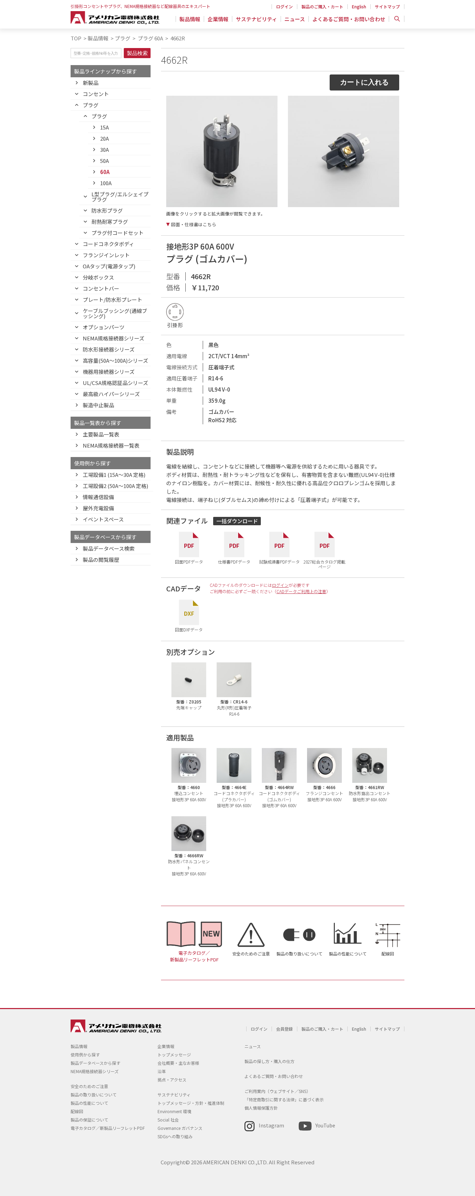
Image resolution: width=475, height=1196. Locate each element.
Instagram (271, 1125)
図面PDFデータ (189, 561)
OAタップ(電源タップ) (109, 266)
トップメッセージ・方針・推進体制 (191, 1103)
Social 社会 (168, 1120)
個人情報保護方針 (261, 1108)
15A (104, 127)
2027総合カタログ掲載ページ (324, 564)
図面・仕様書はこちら (193, 224)
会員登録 (284, 1029)
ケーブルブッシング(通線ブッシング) (115, 313)
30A (104, 149)
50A (104, 160)
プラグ (122, 38)
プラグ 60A (150, 38)
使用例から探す (85, 1054)
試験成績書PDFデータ (279, 561)
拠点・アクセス (172, 1080)
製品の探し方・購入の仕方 (269, 1061)
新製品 (90, 82)
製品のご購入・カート (322, 6)
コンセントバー (101, 288)
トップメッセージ (174, 1054)
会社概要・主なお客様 (178, 1063)
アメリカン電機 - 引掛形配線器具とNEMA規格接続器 (115, 17)
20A (104, 138)
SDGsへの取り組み (175, 1136)
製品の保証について (89, 1120)
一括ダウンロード (237, 521)
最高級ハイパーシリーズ (111, 394)
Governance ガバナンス (180, 1128)
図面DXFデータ (189, 629)
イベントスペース (103, 519)
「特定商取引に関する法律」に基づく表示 (284, 1099)
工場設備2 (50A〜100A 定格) (115, 485)
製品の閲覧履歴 (101, 559)
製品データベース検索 (109, 548)
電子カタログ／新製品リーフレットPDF (194, 956)
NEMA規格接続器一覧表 (111, 445)
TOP (76, 38)
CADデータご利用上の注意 (301, 591)
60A (105, 171)
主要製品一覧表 (101, 434)
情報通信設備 (98, 497)
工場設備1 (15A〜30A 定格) (114, 474)
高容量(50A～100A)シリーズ (115, 360)
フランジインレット (106, 255)
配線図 (387, 954)
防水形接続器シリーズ (109, 349)
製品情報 (189, 19)
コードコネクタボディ (108, 243)
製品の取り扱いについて (299, 954)
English (359, 6)
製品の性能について (348, 954)
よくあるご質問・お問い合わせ (348, 19)
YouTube (325, 1125)
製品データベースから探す (95, 1063)
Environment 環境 (174, 1111)
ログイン (284, 6)
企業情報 (218, 19)
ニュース (294, 19)
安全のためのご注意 (251, 954)
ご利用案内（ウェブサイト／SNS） (277, 1091)
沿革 (162, 1071)
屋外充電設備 (98, 508)
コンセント (96, 93)
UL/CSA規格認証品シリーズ (115, 382)
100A (106, 183)
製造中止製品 (98, 405)
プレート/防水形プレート (112, 299)
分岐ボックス (98, 277)
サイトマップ (387, 6)
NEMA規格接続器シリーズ (113, 338)
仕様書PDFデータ (234, 561)
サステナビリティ (256, 19)
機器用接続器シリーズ (109, 371)
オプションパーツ (103, 327)
